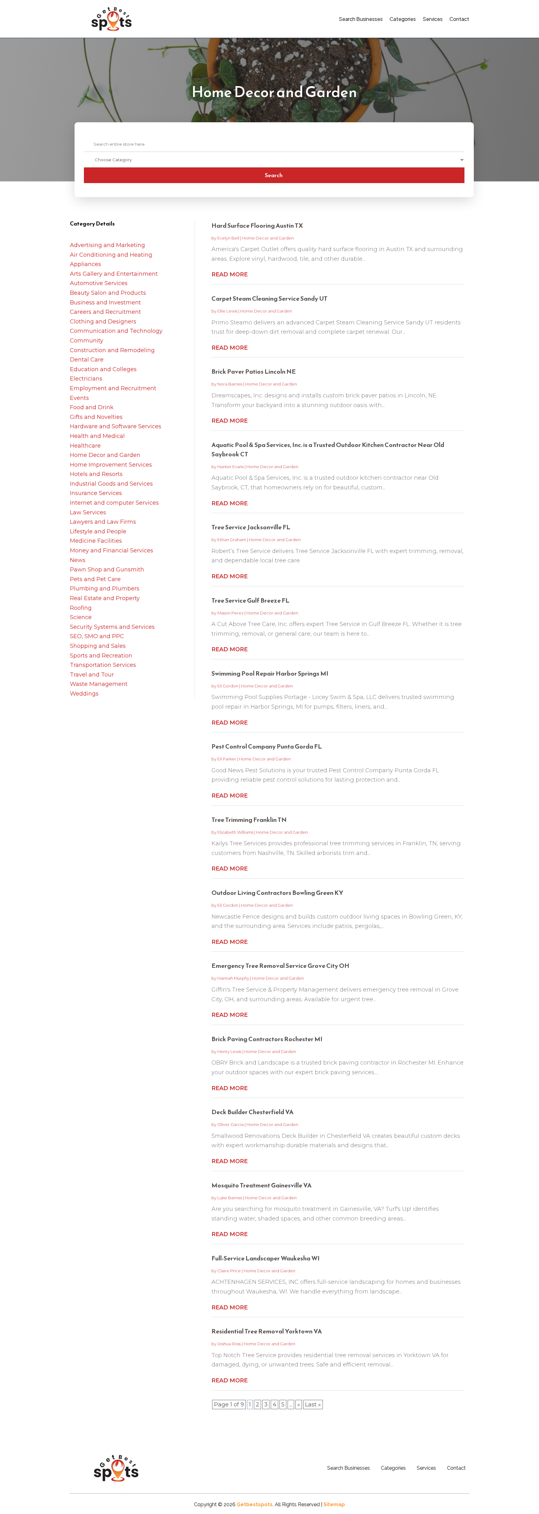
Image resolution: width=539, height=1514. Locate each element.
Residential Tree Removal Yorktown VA (266, 1331)
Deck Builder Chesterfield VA (252, 1112)
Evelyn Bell (228, 237)
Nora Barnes (229, 383)
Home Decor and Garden (268, 237)
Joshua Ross (229, 1343)
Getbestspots (255, 1504)
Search (274, 175)
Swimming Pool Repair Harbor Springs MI (269, 673)
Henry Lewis (229, 1051)
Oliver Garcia (230, 1124)
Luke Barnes (229, 1197)
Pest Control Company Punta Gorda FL (266, 746)
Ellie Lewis (227, 310)
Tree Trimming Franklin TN (249, 819)
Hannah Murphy (233, 978)
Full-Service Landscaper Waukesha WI (265, 1258)
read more (229, 274)
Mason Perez (230, 612)
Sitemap (334, 1504)
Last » (313, 1404)
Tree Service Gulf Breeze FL (250, 600)
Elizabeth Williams (235, 832)
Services (433, 19)
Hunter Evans (230, 466)
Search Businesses (361, 19)
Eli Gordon (227, 685)
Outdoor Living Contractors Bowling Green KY (277, 892)
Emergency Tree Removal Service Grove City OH (280, 965)
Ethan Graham (231, 539)
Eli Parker (226, 758)
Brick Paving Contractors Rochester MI (267, 1039)
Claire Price (229, 1270)
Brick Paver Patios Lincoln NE (253, 371)
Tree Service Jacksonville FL (250, 527)
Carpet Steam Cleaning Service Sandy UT (269, 298)
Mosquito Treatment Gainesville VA (261, 1185)
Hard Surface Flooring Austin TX (257, 225)
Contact (459, 19)
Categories (403, 19)
